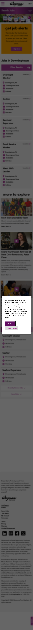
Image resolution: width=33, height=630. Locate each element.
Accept (10, 323)
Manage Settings (12, 328)
